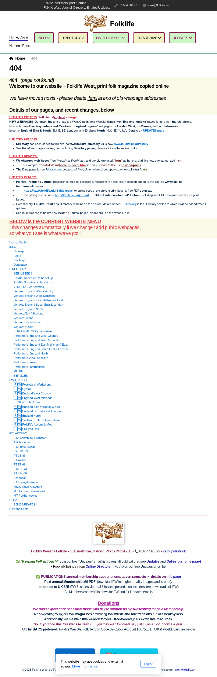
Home (20, 58)
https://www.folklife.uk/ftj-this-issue (48, 190)
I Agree (148, 664)
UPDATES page (153, 130)
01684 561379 (149, 551)
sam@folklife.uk (158, 5)
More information (85, 666)
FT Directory (128, 204)
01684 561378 (129, 5)
